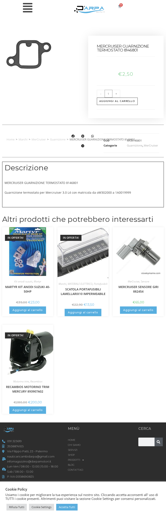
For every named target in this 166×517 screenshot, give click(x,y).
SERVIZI (72, 449)
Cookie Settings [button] (41, 507)
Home (10, 139)
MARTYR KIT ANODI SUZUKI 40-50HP (27, 289)
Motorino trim (21, 381)
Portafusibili (100, 284)
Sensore (145, 281)
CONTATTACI (75, 469)
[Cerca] (159, 442)
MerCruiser (39, 139)
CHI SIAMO (74, 444)
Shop (71, 454)
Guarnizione (57, 139)
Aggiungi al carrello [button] (28, 310)
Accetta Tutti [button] (67, 507)
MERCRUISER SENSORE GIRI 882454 (138, 289)
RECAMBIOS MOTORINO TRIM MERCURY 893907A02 (27, 389)
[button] (73, 136)
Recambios (36, 381)
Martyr (37, 281)
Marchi (23, 139)
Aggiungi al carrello (117, 101)
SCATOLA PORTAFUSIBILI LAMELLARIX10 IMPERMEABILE (83, 291)
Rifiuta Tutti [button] (16, 507)
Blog (71, 464)
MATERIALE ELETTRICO (80, 284)
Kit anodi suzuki (23, 281)
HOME (71, 439)
